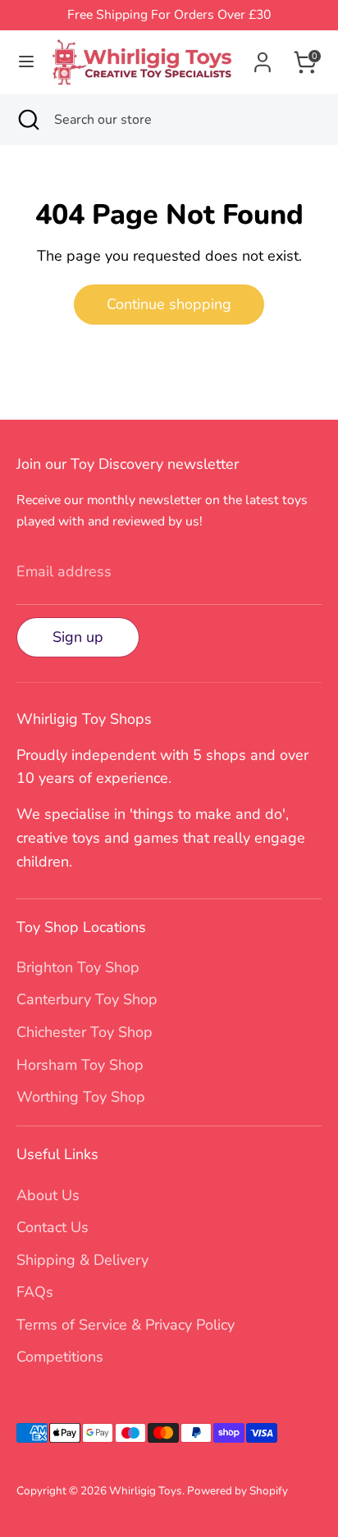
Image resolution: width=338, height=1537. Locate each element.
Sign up (78, 637)
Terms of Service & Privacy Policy (125, 1325)
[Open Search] (27, 119)
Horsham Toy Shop (80, 1065)
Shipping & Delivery (82, 1260)
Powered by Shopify (237, 1490)
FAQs (34, 1292)
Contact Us (52, 1227)
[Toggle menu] (26, 62)
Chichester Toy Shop (84, 1032)
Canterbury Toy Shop (87, 999)
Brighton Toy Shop (77, 967)
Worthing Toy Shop (80, 1097)
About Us (48, 1195)
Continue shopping (169, 304)
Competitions (59, 1356)
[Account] (262, 57)
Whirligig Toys (145, 1490)
